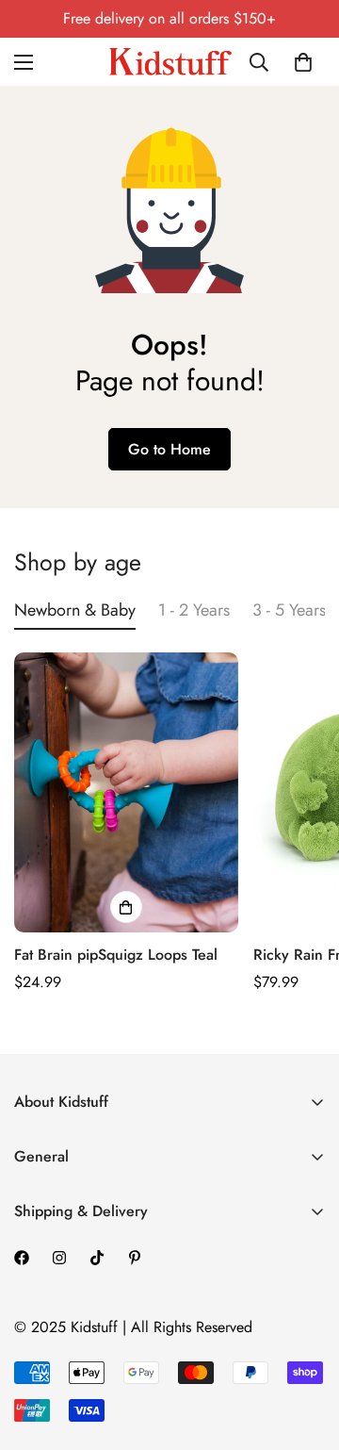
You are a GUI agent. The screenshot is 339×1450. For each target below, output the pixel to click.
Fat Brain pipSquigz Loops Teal (116, 954)
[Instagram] (59, 1257)
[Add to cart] (126, 907)
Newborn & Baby (75, 610)
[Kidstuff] (170, 62)
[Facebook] (21, 1257)
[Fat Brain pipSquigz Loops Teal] (126, 792)
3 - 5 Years (289, 610)
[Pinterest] (134, 1257)
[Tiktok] (97, 1257)
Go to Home (169, 449)
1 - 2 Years (194, 610)
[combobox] (265, 62)
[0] (303, 62)
